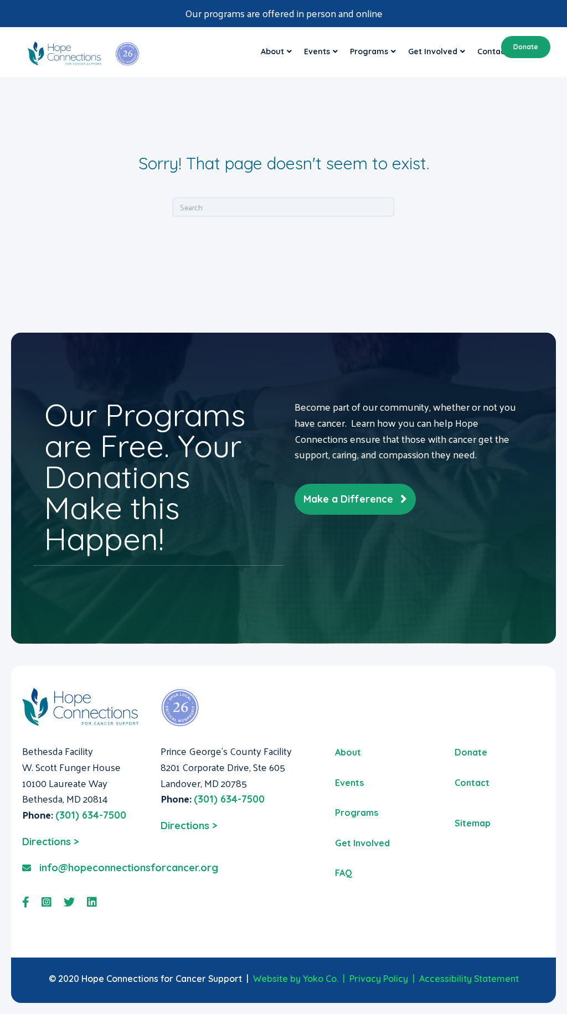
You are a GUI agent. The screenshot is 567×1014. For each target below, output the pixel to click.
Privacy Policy (378, 978)
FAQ (343, 872)
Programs (369, 51)
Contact (472, 782)
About (272, 51)
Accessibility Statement (469, 978)
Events (317, 51)
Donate (525, 47)
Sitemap (473, 823)
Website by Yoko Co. (295, 978)
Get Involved (432, 51)
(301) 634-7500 (90, 815)
